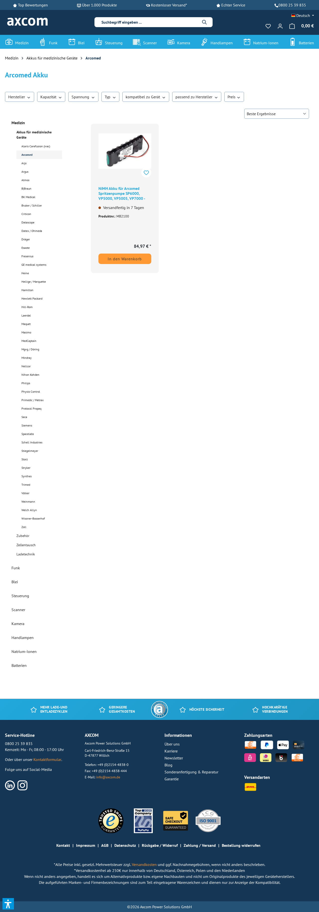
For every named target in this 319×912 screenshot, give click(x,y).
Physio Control (30, 391)
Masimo (26, 332)
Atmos (25, 180)
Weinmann (28, 501)
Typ (108, 96)
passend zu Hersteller (194, 96)
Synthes (26, 476)
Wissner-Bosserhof (33, 518)
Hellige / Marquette (33, 281)
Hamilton (27, 290)
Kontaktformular (47, 759)
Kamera (17, 623)
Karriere (171, 751)
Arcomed (26, 155)
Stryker (25, 468)
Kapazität (48, 96)
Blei (14, 581)
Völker (25, 493)
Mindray (26, 358)
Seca (24, 417)
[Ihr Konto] (280, 26)
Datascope (27, 222)
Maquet (26, 324)
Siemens (26, 425)
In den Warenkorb (125, 258)
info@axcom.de (108, 777)
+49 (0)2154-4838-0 (113, 764)
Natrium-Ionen (24, 651)
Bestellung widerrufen (241, 845)
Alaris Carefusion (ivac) (35, 146)
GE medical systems (33, 265)
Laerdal (26, 315)
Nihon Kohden (30, 374)
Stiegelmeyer (29, 451)
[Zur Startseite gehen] (27, 21)
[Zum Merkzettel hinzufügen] (146, 172)
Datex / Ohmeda (31, 231)
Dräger (25, 239)
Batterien (19, 665)
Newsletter (173, 757)
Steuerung (20, 595)
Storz (24, 459)
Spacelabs (27, 434)
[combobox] (149, 22)
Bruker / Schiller (31, 205)
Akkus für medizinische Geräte (34, 135)
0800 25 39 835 (292, 4)
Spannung (81, 96)
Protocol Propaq (31, 408)
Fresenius (27, 256)
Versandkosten (145, 864)
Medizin (18, 122)
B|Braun (26, 188)
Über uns (172, 744)
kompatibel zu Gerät (143, 96)
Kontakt (63, 845)
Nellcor (26, 366)
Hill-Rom (27, 307)
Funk (15, 567)
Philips (25, 383)
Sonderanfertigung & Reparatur (191, 771)
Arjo (23, 163)
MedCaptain (28, 341)
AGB (104, 845)
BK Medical (28, 197)
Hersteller (17, 96)
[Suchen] (205, 22)
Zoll (23, 527)
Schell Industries (31, 442)
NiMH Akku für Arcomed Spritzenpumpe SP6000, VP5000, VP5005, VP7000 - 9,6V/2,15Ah (121, 194)
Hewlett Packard (31, 298)
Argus (24, 171)
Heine (25, 273)
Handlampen (22, 637)
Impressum (85, 845)
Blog (168, 764)
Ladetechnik (25, 554)
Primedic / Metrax (32, 400)
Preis (232, 96)
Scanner (18, 609)
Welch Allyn (29, 510)
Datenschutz (125, 845)
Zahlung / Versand (200, 845)
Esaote (25, 248)
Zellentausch (26, 545)
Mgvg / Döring (30, 349)
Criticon (26, 214)
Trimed (25, 484)
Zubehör (22, 536)
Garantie (171, 778)
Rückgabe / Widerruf (160, 845)
